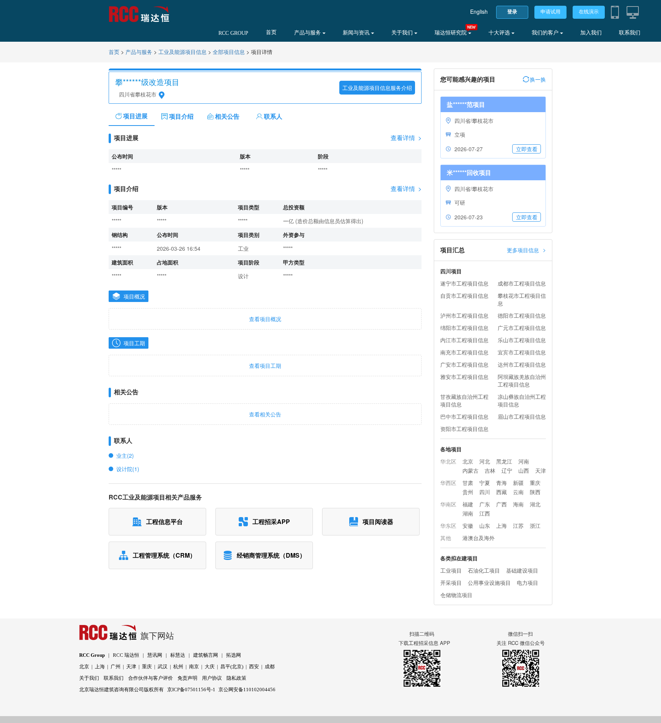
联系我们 (629, 33)
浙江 (535, 525)
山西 (523, 470)
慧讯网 (154, 655)
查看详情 (406, 138)
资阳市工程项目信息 (464, 428)
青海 (501, 482)
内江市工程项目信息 (464, 340)
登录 (512, 12)
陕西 (535, 492)
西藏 (501, 492)
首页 (271, 32)
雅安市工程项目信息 (464, 376)
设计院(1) (127, 469)
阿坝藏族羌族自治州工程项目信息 (522, 380)
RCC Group (92, 655)
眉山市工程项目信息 (522, 416)
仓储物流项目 (456, 595)
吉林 (490, 470)
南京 (194, 666)
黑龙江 (504, 461)
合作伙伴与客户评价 (150, 678)
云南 (518, 492)
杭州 (178, 666)
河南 (523, 461)
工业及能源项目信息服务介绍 (377, 87)
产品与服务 (308, 33)
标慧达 (177, 655)
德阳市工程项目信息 (522, 315)
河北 (484, 461)
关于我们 (402, 33)
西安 (254, 666)
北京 (467, 461)
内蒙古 (470, 470)
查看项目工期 (265, 365)
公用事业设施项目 (489, 582)
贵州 (467, 492)
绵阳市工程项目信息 (464, 327)
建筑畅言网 (205, 655)
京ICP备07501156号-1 (191, 689)
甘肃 (467, 482)
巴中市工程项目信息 (464, 416)
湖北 (535, 504)
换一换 (538, 79)
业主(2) (125, 455)
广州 (115, 666)
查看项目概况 (265, 319)
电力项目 (527, 582)
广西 (501, 504)
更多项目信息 (526, 250)
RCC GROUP (233, 33)
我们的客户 (546, 33)
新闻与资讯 (357, 33)
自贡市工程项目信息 (464, 295)
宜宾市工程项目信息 (522, 352)
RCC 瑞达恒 (126, 655)
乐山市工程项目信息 (522, 340)
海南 (518, 504)
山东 (484, 525)
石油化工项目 (484, 570)
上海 (501, 525)
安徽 (467, 525)
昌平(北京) (231, 666)
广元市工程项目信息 (522, 327)
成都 (270, 666)
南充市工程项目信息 (464, 352)
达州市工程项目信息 (522, 364)
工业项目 (451, 570)
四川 (484, 492)
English (479, 11)
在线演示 (589, 12)
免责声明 (187, 678)
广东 (484, 504)
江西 (484, 513)
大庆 (210, 666)
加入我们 (591, 33)
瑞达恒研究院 (451, 33)
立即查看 (526, 149)
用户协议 (212, 678)
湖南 (467, 513)
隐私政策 (236, 678)
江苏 (518, 525)
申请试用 (550, 12)
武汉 (163, 666)
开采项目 (451, 582)
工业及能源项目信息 (182, 52)
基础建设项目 (522, 570)
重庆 (535, 482)
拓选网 (233, 655)
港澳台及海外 (478, 538)
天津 (540, 470)
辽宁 (506, 470)
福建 (467, 504)
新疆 (518, 482)
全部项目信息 (229, 52)
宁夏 (484, 482)
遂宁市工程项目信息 (464, 283)
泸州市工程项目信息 (464, 315)
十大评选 (499, 33)
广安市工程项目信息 (464, 364)
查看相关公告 (265, 414)
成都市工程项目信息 (522, 283)
